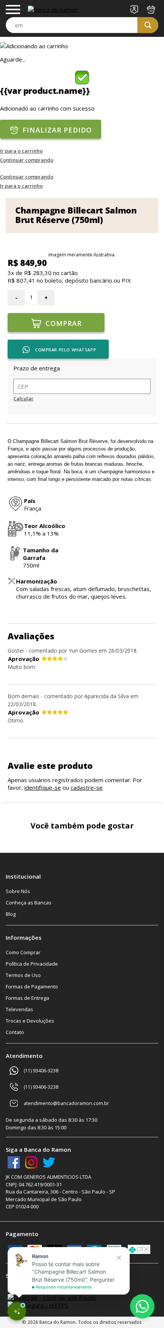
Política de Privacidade (32, 963)
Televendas (19, 1009)
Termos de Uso (23, 975)
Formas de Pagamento (32, 986)
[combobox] (82, 25)
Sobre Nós (18, 891)
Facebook (14, 1162)
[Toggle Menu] (13, 9)
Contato (15, 1032)
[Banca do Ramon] (53, 9)
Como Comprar (23, 952)
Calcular (23, 398)
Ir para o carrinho (21, 150)
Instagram (31, 1162)
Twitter (49, 1162)
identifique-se (42, 787)
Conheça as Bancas (28, 902)
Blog (11, 914)
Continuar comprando (26, 160)
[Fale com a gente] (142, 1306)
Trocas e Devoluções (30, 1020)
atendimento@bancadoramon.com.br (66, 1103)
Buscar (147, 25)
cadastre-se (87, 787)
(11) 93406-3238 (41, 1070)
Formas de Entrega (27, 997)
